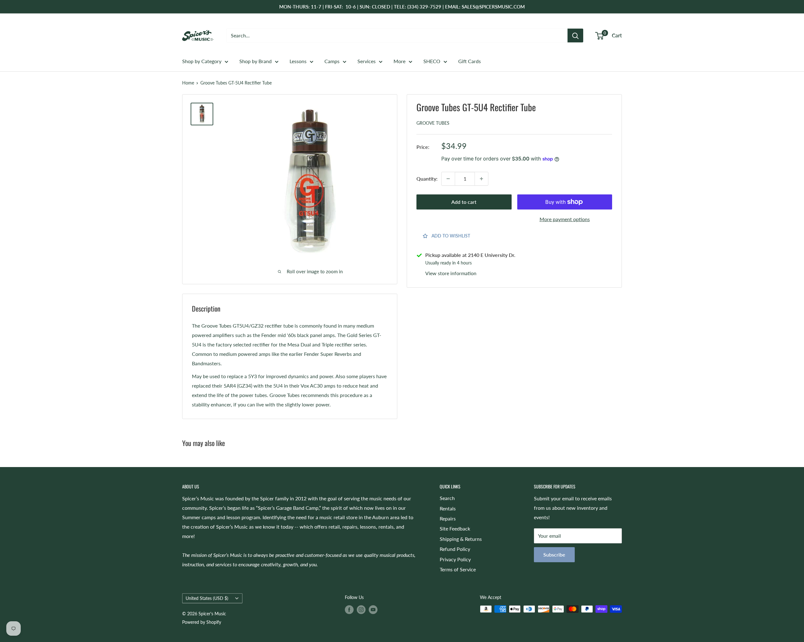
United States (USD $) (207, 598)
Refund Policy (455, 549)
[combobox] (397, 35)
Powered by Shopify (201, 622)
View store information (450, 273)
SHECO (431, 61)
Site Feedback (455, 528)
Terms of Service (458, 569)
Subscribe (554, 555)
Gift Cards (469, 61)
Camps (332, 61)
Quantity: (426, 179)
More (399, 61)
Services (366, 61)
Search (447, 498)
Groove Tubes (432, 123)
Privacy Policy (455, 559)
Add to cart (463, 202)
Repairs (448, 518)
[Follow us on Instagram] (361, 609)
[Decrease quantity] (448, 178)
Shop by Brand (255, 61)
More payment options (565, 219)
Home (188, 82)
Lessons (298, 61)
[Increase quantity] (481, 178)
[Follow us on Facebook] (349, 609)
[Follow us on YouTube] (373, 609)
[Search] (575, 35)
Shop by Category (201, 61)
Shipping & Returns (461, 539)
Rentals (448, 508)
